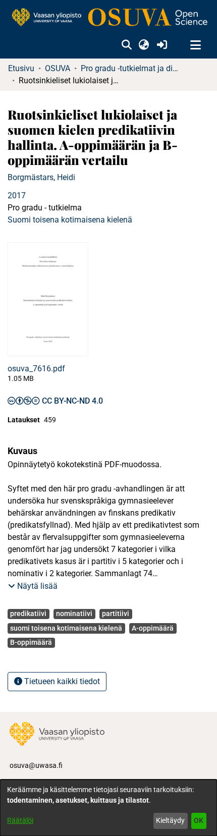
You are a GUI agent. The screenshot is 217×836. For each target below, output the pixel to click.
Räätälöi (20, 820)
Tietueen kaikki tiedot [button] (61, 681)
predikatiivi (28, 613)
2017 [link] (17, 195)
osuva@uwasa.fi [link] (36, 765)
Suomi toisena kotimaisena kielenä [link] (70, 220)
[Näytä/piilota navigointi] (195, 45)
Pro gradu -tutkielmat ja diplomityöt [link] (131, 68)
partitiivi (115, 613)
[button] (126, 45)
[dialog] (108, 807)
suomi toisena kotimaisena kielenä (66, 628)
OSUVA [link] (57, 68)
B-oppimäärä (31, 642)
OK (198, 820)
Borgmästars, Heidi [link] (41, 177)
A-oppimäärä (153, 628)
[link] (108, 18)
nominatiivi (74, 613)
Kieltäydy (170, 820)
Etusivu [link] (21, 68)
